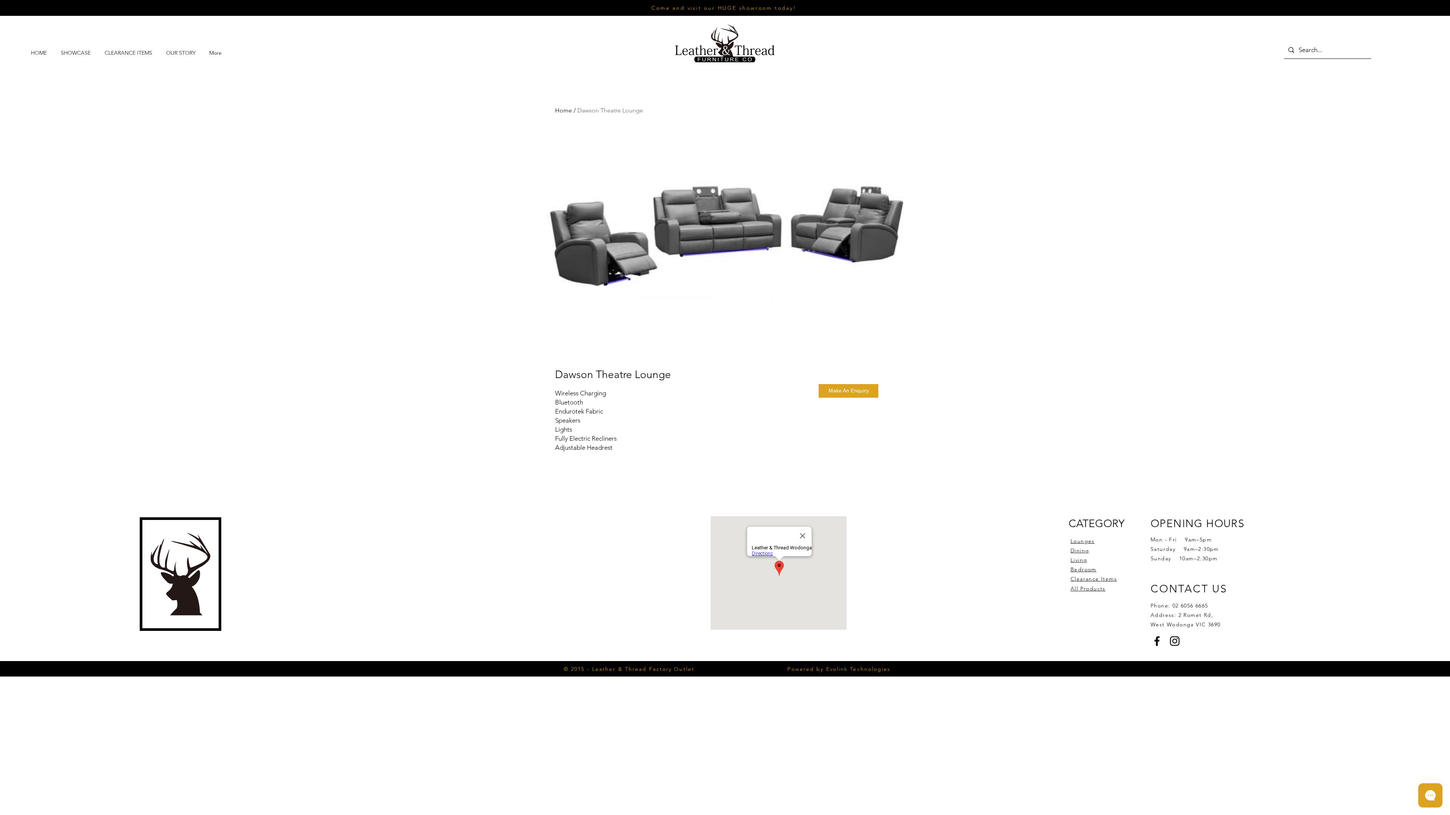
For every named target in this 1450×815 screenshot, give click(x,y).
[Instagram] (1174, 641)
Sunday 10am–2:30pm (1184, 558)
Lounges (1083, 541)
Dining (1080, 550)
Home (563, 110)
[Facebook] (1157, 641)
